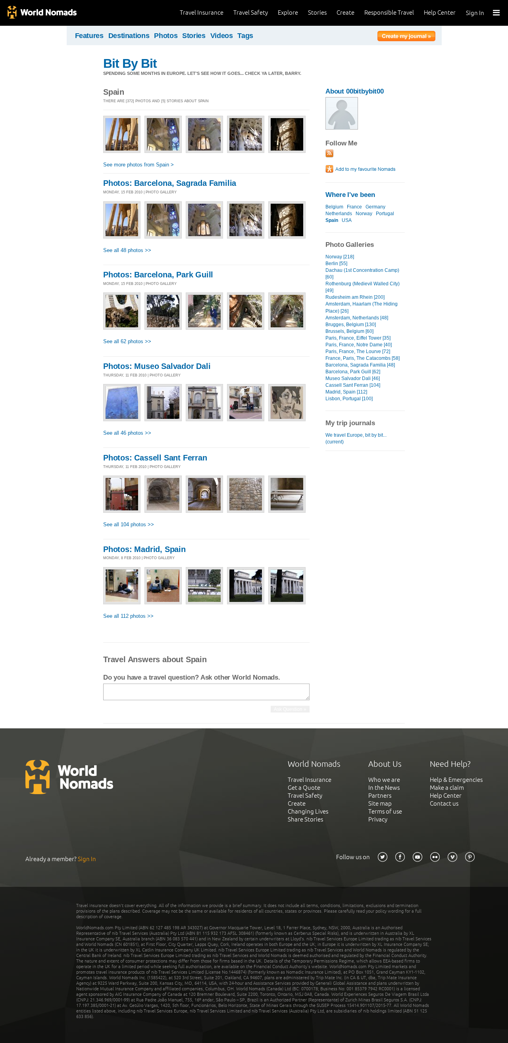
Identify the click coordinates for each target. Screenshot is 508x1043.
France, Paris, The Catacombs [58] (362, 358)
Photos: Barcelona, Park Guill (158, 274)
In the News (384, 787)
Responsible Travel (389, 12)
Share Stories (305, 819)
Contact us (444, 803)
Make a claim (447, 787)
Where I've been (350, 195)
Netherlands (338, 213)
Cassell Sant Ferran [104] (352, 385)
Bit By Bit (130, 63)
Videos (221, 36)
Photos (165, 36)
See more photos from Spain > (138, 165)
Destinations (129, 36)
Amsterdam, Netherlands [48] (356, 318)
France (354, 207)
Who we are (384, 779)
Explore (288, 12)
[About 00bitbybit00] (341, 128)
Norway (364, 213)
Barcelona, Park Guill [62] (352, 371)
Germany (375, 207)
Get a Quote (304, 787)
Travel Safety (250, 12)
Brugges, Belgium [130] (350, 324)
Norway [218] (339, 257)
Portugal (385, 213)
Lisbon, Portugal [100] (349, 398)
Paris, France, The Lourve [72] (357, 351)
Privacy (377, 819)
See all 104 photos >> (128, 524)
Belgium (334, 207)
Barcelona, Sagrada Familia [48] (360, 365)
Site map (380, 803)
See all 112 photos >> (128, 616)
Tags (245, 36)
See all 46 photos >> (127, 433)
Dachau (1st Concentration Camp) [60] (362, 273)
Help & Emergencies (456, 779)
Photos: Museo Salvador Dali (157, 366)
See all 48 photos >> (127, 250)
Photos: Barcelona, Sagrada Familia (169, 183)
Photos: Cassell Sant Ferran (155, 457)
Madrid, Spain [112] (346, 392)
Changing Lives (308, 811)
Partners (379, 795)
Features (89, 36)
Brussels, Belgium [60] (349, 331)
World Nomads (41, 13)
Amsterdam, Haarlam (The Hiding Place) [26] (361, 307)
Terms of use (385, 811)
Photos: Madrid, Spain (144, 549)
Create (345, 12)
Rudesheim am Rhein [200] (355, 297)
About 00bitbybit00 (354, 91)
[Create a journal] (406, 37)
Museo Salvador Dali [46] (352, 378)
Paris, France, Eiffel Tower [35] (358, 338)
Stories (317, 12)
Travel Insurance (201, 12)
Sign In (475, 13)
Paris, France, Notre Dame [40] (358, 345)
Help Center (440, 12)
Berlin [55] (336, 263)
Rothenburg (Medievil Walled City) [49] (362, 287)
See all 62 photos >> (127, 341)
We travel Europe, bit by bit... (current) (356, 438)
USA (347, 220)
